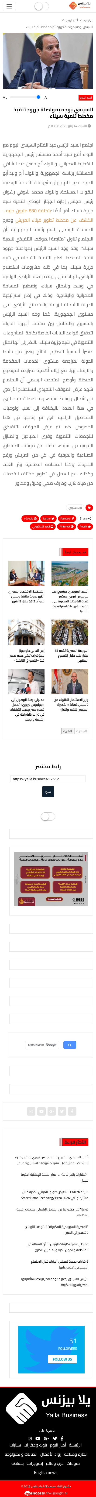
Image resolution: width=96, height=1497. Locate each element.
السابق (82, 731)
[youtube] (41, 1111)
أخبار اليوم (72, 20)
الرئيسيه (88, 20)
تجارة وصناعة (75, 1454)
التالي (68, 731)
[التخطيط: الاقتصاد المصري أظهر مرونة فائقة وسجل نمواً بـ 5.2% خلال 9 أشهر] (26, 573)
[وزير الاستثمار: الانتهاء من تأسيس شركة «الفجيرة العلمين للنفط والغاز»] (69, 681)
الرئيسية (75, 1445)
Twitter (47, 518)
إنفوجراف (35, 1463)
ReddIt (84, 526)
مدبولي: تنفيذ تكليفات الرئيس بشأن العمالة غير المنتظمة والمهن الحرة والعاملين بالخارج (58, 1247)
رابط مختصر (48, 766)
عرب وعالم (55, 1463)
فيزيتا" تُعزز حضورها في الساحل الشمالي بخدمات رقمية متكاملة (52, 1212)
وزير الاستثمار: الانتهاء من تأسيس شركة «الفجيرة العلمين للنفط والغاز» (71, 704)
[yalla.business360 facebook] (72, 1111)
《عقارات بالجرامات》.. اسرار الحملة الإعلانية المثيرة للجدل (54, 1177)
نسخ (48, 791)
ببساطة (17, 1463)
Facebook (66, 518)
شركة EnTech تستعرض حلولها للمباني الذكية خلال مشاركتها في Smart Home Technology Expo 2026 (54, 1195)
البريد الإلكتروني (41, 526)
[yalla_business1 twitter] (62, 1111)
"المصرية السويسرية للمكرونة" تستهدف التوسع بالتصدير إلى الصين (56, 1230)
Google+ (29, 518)
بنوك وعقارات (35, 1445)
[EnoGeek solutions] (35, 1493)
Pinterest (65, 526)
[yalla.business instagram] (31, 1111)
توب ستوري (75, 507)
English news (45, 1472)
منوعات (73, 1463)
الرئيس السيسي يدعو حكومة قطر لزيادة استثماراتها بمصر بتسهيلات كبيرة (54, 1282)
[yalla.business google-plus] (51, 1111)
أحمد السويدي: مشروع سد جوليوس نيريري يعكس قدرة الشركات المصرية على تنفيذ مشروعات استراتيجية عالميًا (70, 601)
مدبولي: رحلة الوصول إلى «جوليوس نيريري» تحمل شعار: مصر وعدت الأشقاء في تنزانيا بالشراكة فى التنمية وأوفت (27, 709)
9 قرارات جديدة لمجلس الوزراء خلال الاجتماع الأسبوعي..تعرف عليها (59, 1264)
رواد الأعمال (50, 1454)
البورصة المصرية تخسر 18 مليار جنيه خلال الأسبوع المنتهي (71, 655)
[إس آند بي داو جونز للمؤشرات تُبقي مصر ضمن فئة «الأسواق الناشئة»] (26, 632)
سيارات (15, 1445)
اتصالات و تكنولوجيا (21, 1454)
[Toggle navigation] (9, 6)
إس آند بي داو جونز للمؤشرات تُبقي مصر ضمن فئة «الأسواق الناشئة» (27, 655)
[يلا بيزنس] (80, 5)
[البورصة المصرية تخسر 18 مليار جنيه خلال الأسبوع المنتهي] (69, 632)
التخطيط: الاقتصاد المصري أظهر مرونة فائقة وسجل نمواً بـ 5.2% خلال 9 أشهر (26, 596)
